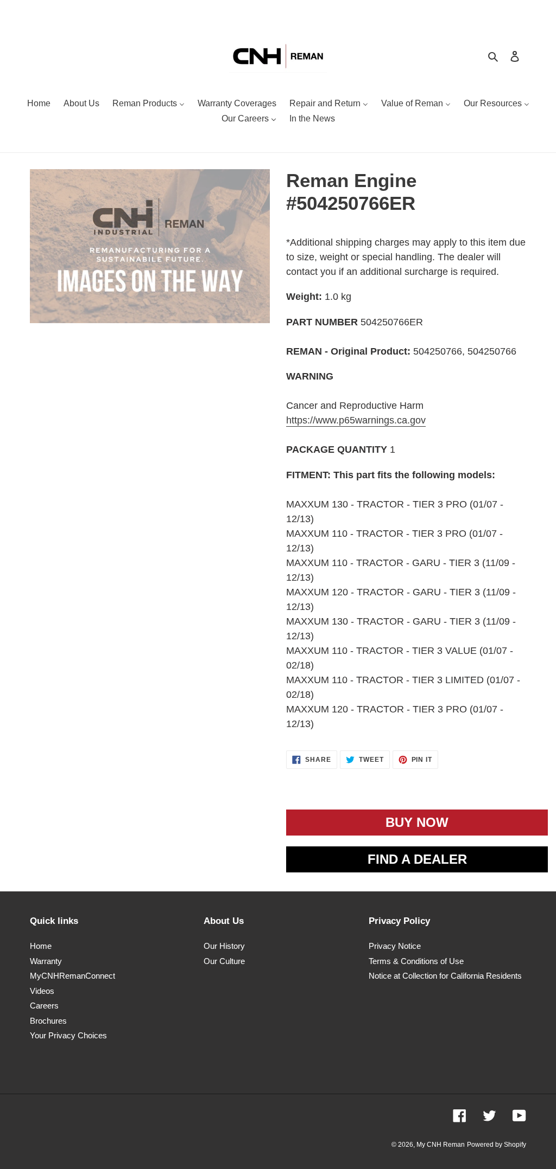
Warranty (46, 961)
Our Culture (224, 961)
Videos (42, 990)
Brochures (48, 1020)
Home (41, 945)
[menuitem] (39, 104)
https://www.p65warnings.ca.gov (356, 420)
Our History (224, 945)
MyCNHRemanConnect (72, 975)
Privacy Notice (395, 945)
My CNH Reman (440, 1144)
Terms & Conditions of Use (416, 961)
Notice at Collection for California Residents (445, 975)
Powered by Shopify (496, 1144)
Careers (44, 1005)
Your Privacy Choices (68, 1035)
